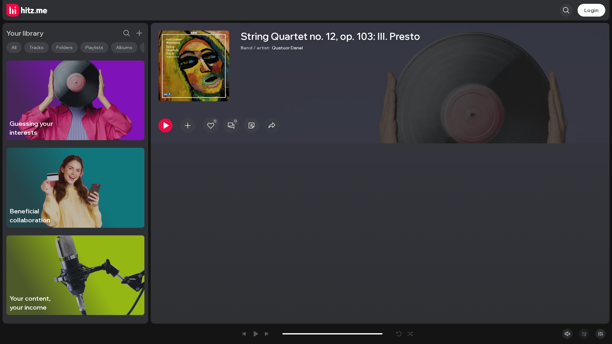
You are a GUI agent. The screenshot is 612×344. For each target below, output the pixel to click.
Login (591, 10)
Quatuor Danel (287, 48)
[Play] (165, 125)
